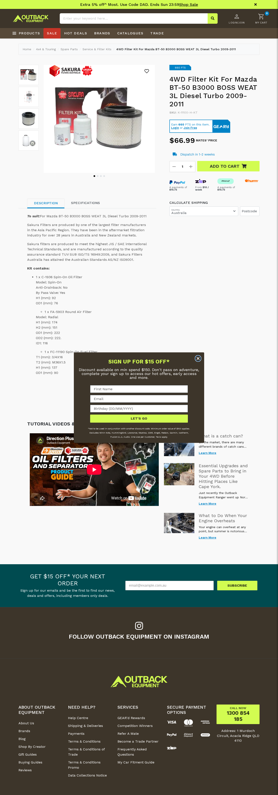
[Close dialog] (198, 358)
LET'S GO (139, 418)
